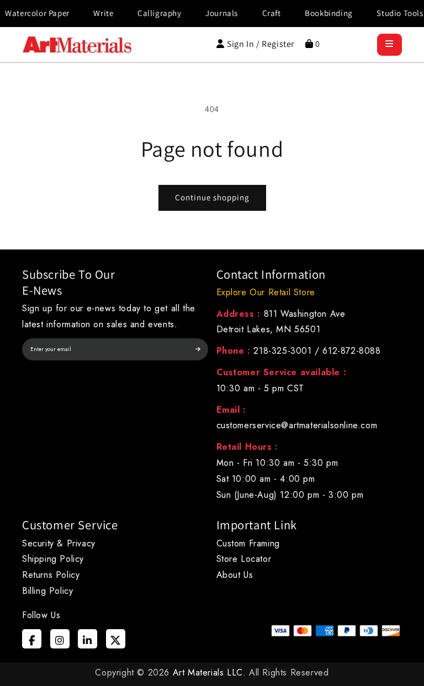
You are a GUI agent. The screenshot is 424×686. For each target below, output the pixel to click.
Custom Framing (248, 543)
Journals (214, 13)
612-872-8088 (351, 350)
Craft (264, 13)
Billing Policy (47, 590)
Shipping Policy (53, 558)
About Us (234, 574)
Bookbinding (322, 13)
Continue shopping (212, 197)
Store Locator (244, 558)
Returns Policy (51, 574)
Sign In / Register (260, 44)
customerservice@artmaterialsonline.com (297, 425)
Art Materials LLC (208, 672)
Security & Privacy (59, 543)
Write (96, 13)
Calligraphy (152, 13)
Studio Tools (392, 13)
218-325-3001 (282, 350)
